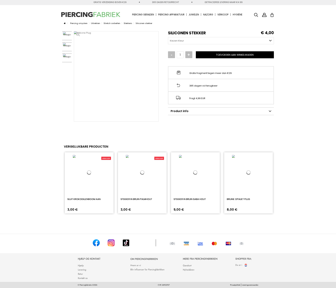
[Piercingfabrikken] (90, 14)
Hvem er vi (135, 265)
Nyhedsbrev (188, 269)
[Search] (256, 15)
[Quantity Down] (171, 54)
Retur (80, 274)
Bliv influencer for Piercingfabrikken (147, 269)
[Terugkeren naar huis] (65, 23)
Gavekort (187, 265)
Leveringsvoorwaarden (250, 285)
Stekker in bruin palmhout (136, 199)
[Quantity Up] (188, 54)
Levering (82, 269)
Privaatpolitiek (235, 285)
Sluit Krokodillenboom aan (84, 199)
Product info (179, 111)
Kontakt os (83, 278)
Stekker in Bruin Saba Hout (190, 199)
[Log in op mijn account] (264, 14)
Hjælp (81, 265)
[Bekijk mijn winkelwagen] (274, 14)
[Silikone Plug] (67, 35)
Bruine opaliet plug (238, 199)
